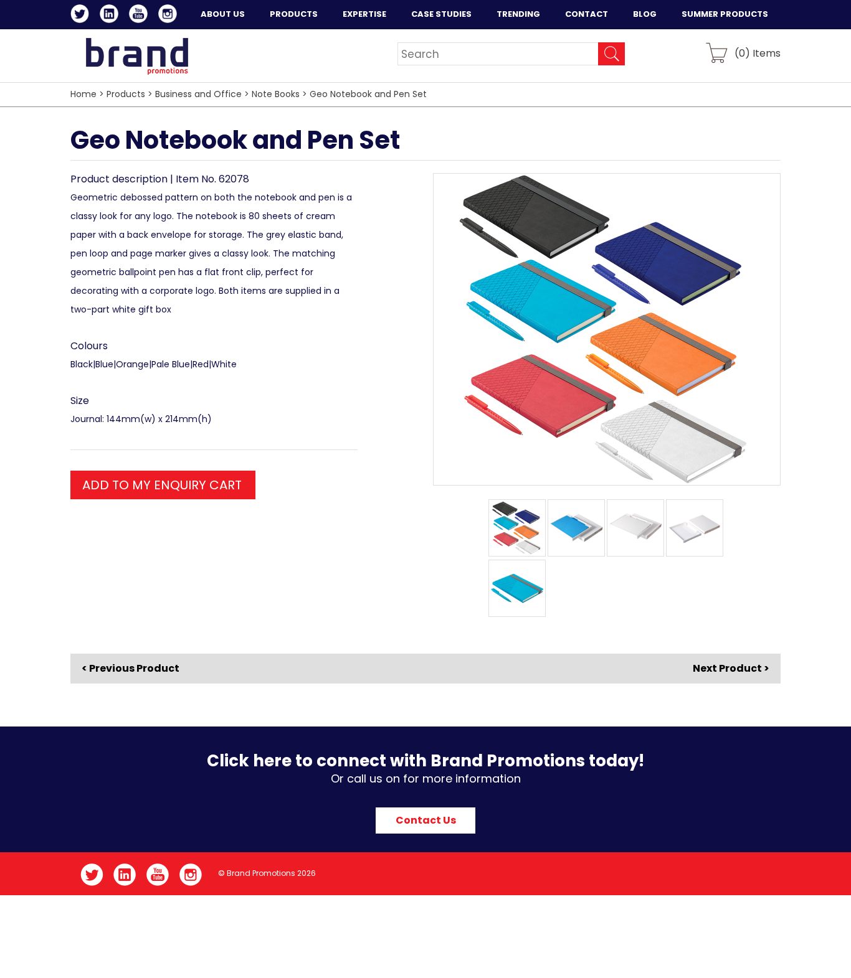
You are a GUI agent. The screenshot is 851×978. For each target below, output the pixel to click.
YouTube (140, 15)
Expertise (364, 14)
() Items (758, 52)
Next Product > (731, 668)
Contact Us (426, 820)
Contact (586, 14)
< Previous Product (130, 668)
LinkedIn (111, 15)
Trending (518, 14)
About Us (223, 14)
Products (294, 14)
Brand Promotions (136, 56)
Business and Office (198, 94)
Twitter (81, 15)
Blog (645, 14)
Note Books (276, 94)
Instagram (169, 15)
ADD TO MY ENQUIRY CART (162, 485)
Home (83, 94)
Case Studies (441, 14)
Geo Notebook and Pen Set (368, 94)
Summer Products (725, 14)
